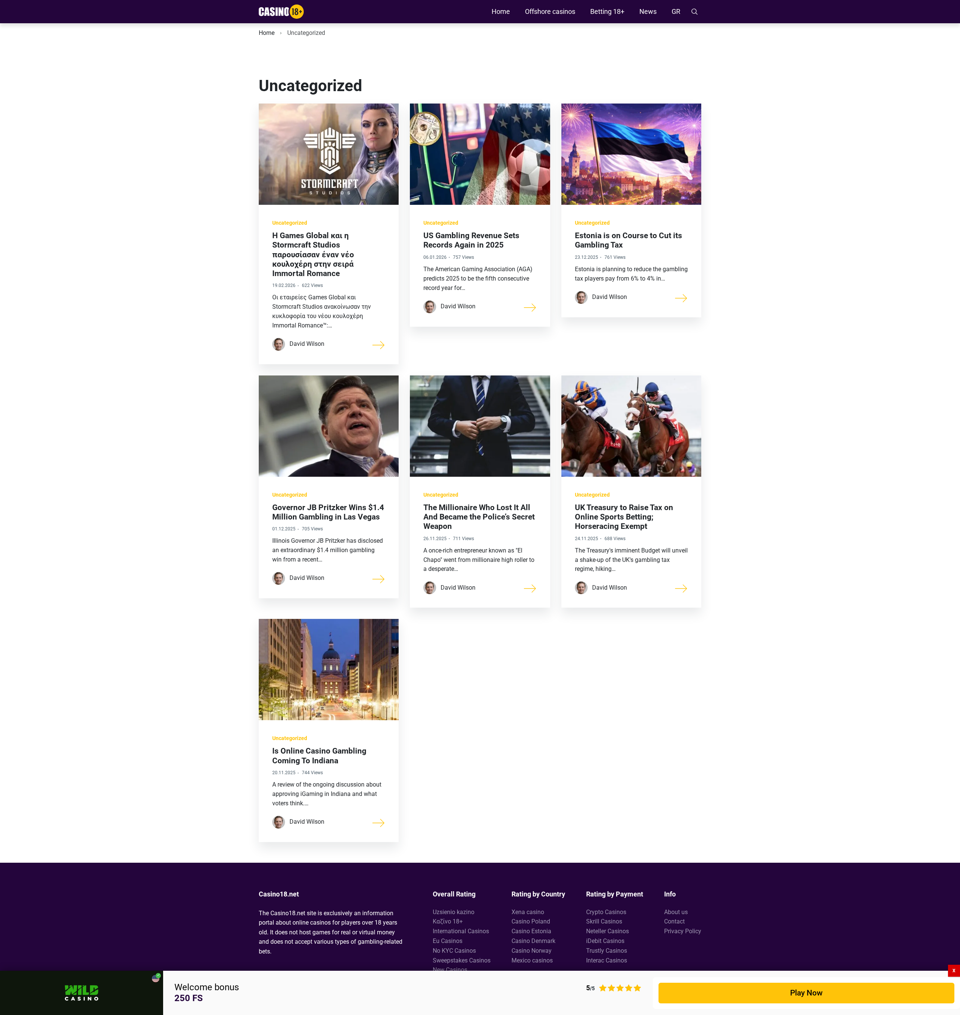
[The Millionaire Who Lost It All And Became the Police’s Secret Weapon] (530, 587)
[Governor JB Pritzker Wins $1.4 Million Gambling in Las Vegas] (378, 578)
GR (676, 11)
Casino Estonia (531, 931)
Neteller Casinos (607, 931)
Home (501, 11)
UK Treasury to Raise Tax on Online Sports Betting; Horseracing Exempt (624, 517)
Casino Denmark (533, 940)
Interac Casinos (606, 960)
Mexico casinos (532, 960)
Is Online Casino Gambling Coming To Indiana (319, 755)
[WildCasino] (81, 993)
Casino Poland (531, 921)
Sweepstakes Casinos (461, 960)
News (648, 11)
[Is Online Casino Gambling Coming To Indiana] (378, 822)
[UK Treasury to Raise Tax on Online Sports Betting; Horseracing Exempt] (681, 587)
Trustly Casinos (606, 950)
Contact (674, 921)
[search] (694, 11)
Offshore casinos (550, 11)
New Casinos (450, 969)
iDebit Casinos (605, 940)
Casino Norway (532, 950)
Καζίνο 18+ (448, 921)
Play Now (806, 992)
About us (676, 912)
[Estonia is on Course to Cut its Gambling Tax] (681, 297)
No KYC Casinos (454, 950)
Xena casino (528, 912)
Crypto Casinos (606, 912)
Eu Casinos (447, 940)
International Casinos (461, 931)
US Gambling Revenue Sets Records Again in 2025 (471, 240)
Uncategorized (289, 223)
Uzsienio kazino (453, 912)
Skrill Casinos (604, 921)
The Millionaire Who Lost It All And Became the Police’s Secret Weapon (479, 517)
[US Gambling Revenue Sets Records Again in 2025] (530, 306)
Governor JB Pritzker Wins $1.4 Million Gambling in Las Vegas (328, 512)
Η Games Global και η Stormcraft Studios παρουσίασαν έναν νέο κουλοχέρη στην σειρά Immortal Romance (313, 254)
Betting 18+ (607, 11)
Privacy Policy (682, 931)
